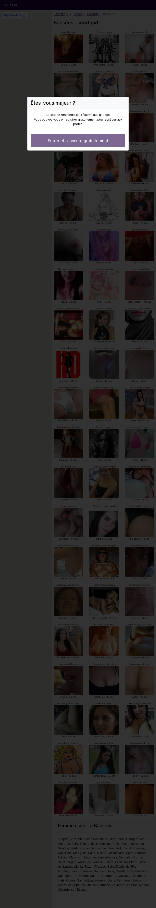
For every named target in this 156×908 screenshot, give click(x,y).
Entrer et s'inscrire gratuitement (78, 140)
